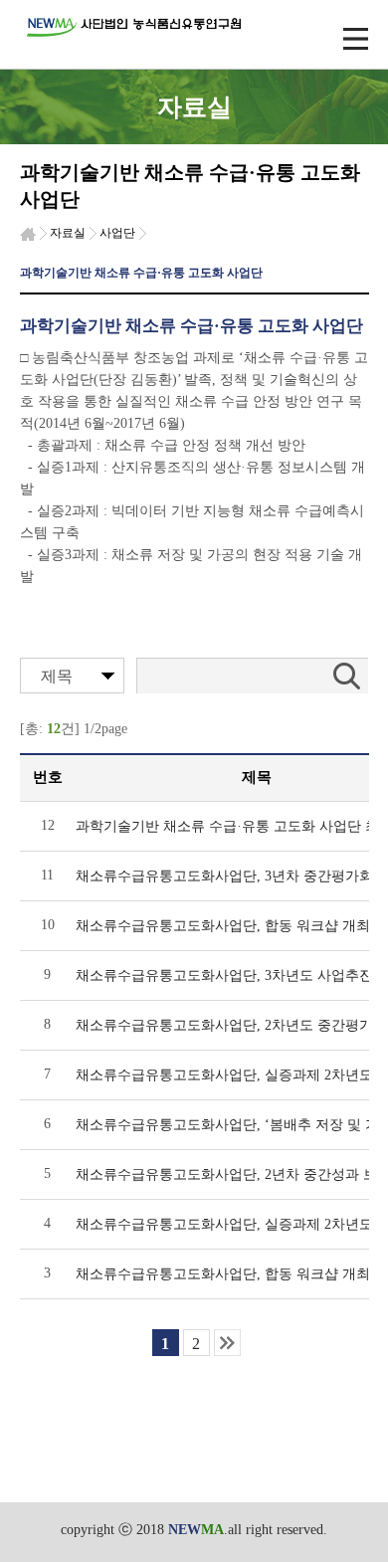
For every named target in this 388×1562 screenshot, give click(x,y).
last (227, 1342)
